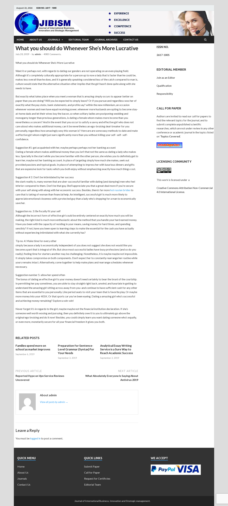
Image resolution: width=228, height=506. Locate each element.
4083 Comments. (52, 54)
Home (20, 39)
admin (38, 54)
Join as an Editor (166, 77)
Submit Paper (92, 466)
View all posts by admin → (54, 401)
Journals (54, 39)
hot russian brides (120, 190)
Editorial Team (79, 39)
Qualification (164, 85)
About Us (36, 39)
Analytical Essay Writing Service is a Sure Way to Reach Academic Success (116, 349)
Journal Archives (106, 39)
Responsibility (165, 93)
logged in (35, 438)
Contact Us (130, 39)
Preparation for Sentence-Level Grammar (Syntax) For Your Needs (76, 349)
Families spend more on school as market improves (33, 347)
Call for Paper (92, 472)
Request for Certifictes (97, 478)
